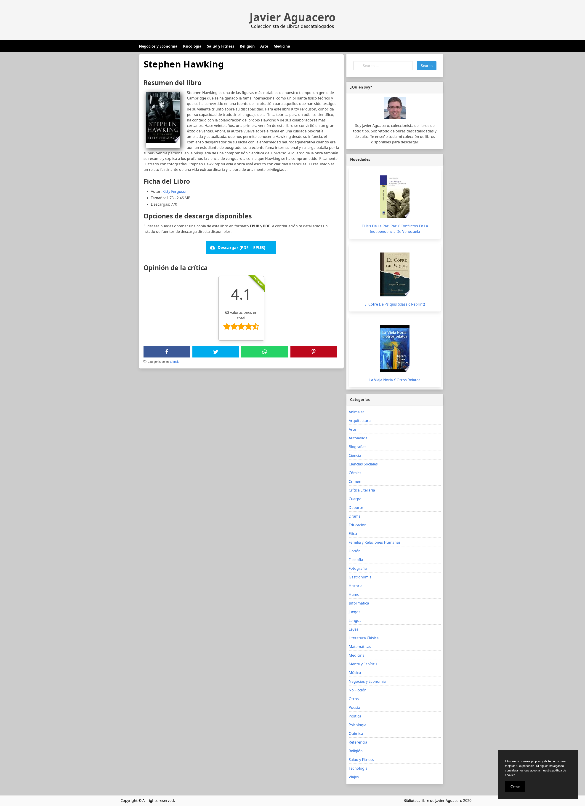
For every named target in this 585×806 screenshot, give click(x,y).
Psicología (192, 46)
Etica (353, 533)
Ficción (355, 550)
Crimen (355, 481)
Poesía (354, 707)
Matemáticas (360, 646)
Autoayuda (358, 438)
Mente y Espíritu (363, 663)
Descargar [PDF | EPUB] (241, 247)
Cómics (355, 472)
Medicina (282, 46)
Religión (247, 46)
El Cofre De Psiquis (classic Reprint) (394, 304)
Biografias (357, 446)
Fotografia (358, 568)
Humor (355, 594)
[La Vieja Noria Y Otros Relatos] (395, 349)
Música (355, 672)
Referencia (358, 742)
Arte (264, 46)
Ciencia (174, 362)
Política (355, 716)
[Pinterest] (313, 351)
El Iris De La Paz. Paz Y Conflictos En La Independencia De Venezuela (395, 228)
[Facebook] (166, 351)
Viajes (354, 776)
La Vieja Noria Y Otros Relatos (394, 379)
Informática (359, 603)
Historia (355, 585)
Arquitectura (360, 420)
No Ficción (358, 690)
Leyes (353, 629)
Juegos (354, 611)
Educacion (358, 524)
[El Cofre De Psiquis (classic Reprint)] (395, 274)
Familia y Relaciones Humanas (375, 542)
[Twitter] (215, 351)
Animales (356, 411)
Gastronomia (360, 577)
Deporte (356, 507)
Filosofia (356, 559)
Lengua (355, 620)
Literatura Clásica (364, 637)
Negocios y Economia (158, 46)
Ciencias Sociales (363, 464)
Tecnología (358, 768)
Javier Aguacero (293, 17)
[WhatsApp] (264, 351)
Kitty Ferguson (175, 191)
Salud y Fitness (220, 46)
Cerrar (515, 786)
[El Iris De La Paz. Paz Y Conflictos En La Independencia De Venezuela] (395, 197)
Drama (355, 516)
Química (356, 733)
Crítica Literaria (362, 490)
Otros (354, 698)
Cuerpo (355, 498)
